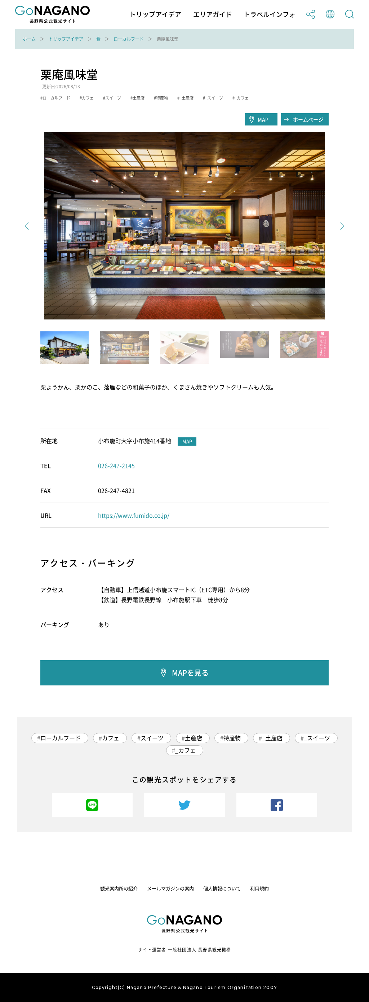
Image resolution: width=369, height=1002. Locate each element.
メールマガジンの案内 (170, 888)
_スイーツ (317, 737)
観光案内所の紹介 (119, 888)
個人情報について (222, 888)
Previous (28, 226)
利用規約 (259, 888)
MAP (263, 119)
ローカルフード (129, 39)
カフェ (110, 737)
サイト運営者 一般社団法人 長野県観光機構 (184, 949)
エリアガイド (212, 14)
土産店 (193, 737)
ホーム (29, 39)
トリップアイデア (155, 14)
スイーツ (152, 737)
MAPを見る (190, 672)
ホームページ (308, 119)
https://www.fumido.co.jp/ (133, 515)
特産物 (232, 737)
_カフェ (185, 750)
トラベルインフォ (269, 14)
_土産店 (272, 737)
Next (340, 226)
